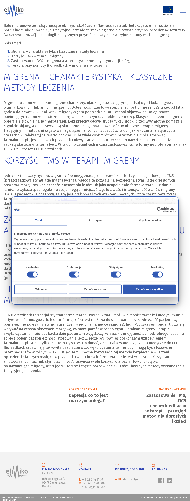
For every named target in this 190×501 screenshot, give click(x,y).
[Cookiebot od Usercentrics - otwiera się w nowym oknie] (159, 209)
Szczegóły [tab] (95, 220)
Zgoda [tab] (39, 220)
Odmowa (41, 289)
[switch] (73, 275)
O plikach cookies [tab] (150, 220)
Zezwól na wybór (95, 289)
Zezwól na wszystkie (149, 289)
